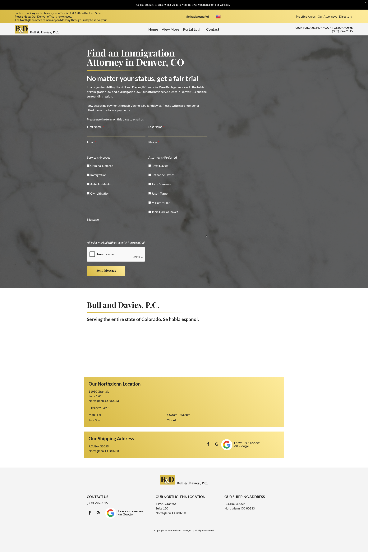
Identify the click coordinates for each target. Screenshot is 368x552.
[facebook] (208, 444)
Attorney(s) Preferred (162, 157)
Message (93, 219)
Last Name (155, 127)
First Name (94, 127)
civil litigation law (128, 91)
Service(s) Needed (99, 157)
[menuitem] (306, 16)
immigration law (100, 91)
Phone (152, 142)
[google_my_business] (217, 444)
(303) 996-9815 (342, 31)
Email (90, 142)
